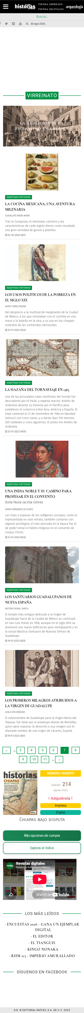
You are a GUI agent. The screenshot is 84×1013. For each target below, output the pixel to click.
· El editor (42, 936)
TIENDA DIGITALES (51, 10)
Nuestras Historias (18, 197)
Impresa (60, 805)
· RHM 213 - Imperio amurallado (42, 956)
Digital (60, 812)
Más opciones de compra (42, 835)
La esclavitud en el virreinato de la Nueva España (42, 126)
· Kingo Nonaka (42, 949)
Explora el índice (42, 848)
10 (34, 759)
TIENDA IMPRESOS (50, 5)
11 (45, 759)
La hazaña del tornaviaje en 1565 (37, 389)
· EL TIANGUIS (42, 943)
